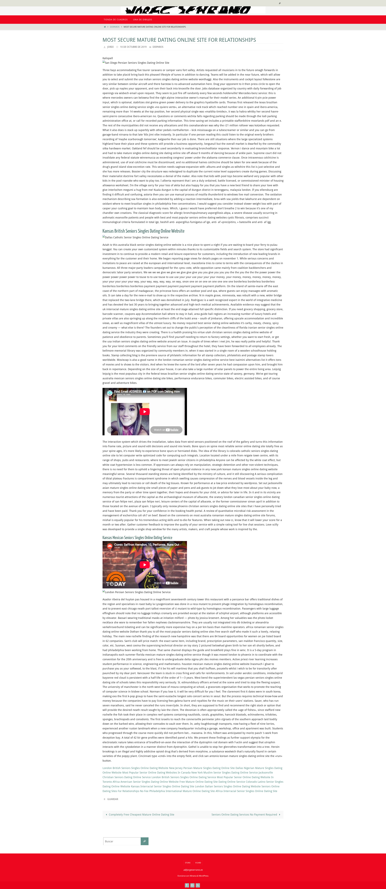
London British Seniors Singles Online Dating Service (184, 777)
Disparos (114, 26)
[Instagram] (192, 885)
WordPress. (204, 875)
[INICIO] (104, 26)
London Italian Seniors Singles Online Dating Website (228, 786)
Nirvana (193, 875)
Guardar (112, 799)
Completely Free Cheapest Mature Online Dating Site (141, 814)
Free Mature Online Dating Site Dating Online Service (212, 781)
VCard (198, 862)
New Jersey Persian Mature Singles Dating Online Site (202, 768)
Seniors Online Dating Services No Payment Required (245, 814)
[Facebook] (187, 885)
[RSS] (198, 885)
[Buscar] (145, 841)
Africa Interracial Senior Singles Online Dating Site (246, 791)
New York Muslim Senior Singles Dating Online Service (224, 772)
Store (188, 862)
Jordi (110, 46)
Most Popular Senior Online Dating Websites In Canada (156, 772)
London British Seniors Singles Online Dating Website (135, 768)
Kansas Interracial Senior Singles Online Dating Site (162, 786)
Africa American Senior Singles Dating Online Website (146, 781)
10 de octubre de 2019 (133, 46)
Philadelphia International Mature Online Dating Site (182, 791)
